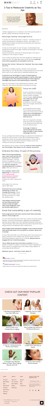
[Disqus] (22, 270)
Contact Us (23, 385)
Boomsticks (6, 385)
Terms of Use (14, 401)
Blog (21, 383)
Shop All (5, 379)
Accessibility (7, 403)
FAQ (21, 381)
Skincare (5, 391)
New (4, 383)
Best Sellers (6, 381)
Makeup (5, 393)
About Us (14, 379)
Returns (22, 379)
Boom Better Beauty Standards (15, 385)
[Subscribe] (41, 381)
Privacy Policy (7, 401)
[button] (34, 2)
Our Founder (15, 381)
